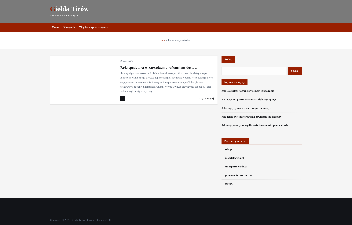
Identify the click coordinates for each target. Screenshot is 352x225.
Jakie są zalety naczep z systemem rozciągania (248, 90)
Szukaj (228, 59)
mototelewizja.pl (234, 157)
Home (55, 27)
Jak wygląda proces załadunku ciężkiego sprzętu (249, 99)
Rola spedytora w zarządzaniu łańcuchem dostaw (158, 67)
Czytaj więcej (207, 98)
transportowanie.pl (236, 166)
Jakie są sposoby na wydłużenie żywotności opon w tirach (255, 125)
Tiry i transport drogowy (93, 27)
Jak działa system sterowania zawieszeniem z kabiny (252, 116)
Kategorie (69, 27)
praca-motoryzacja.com (238, 175)
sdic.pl (229, 149)
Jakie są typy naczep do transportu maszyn (246, 108)
